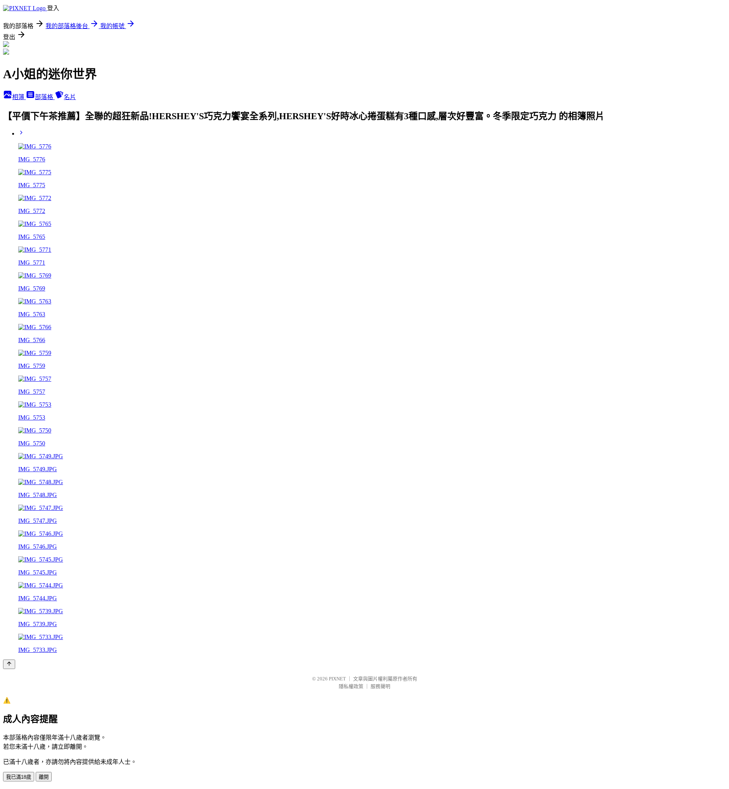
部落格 (45, 97)
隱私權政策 (351, 686)
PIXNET (337, 679)
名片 (70, 97)
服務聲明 (380, 686)
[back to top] (9, 664)
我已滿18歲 (18, 777)
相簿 (19, 97)
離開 (44, 777)
